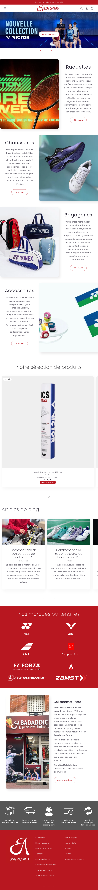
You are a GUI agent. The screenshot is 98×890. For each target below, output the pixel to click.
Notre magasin (42, 843)
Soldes (68, 848)
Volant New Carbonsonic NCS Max (48, 472)
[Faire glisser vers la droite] (54, 497)
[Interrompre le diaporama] (57, 50)
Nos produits (70, 843)
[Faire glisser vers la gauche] (43, 497)
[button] (5, 8)
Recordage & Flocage (74, 859)
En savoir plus (49, 34)
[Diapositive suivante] (51, 50)
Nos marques (71, 837)
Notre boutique (65, 780)
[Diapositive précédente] (40, 50)
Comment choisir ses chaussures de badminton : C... (68, 553)
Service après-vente (44, 875)
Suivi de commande (44, 870)
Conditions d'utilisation (45, 864)
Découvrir (78, 120)
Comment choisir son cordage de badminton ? (23, 553)
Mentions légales (43, 859)
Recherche (40, 837)
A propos (39, 854)
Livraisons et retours (44, 848)
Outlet (68, 854)
